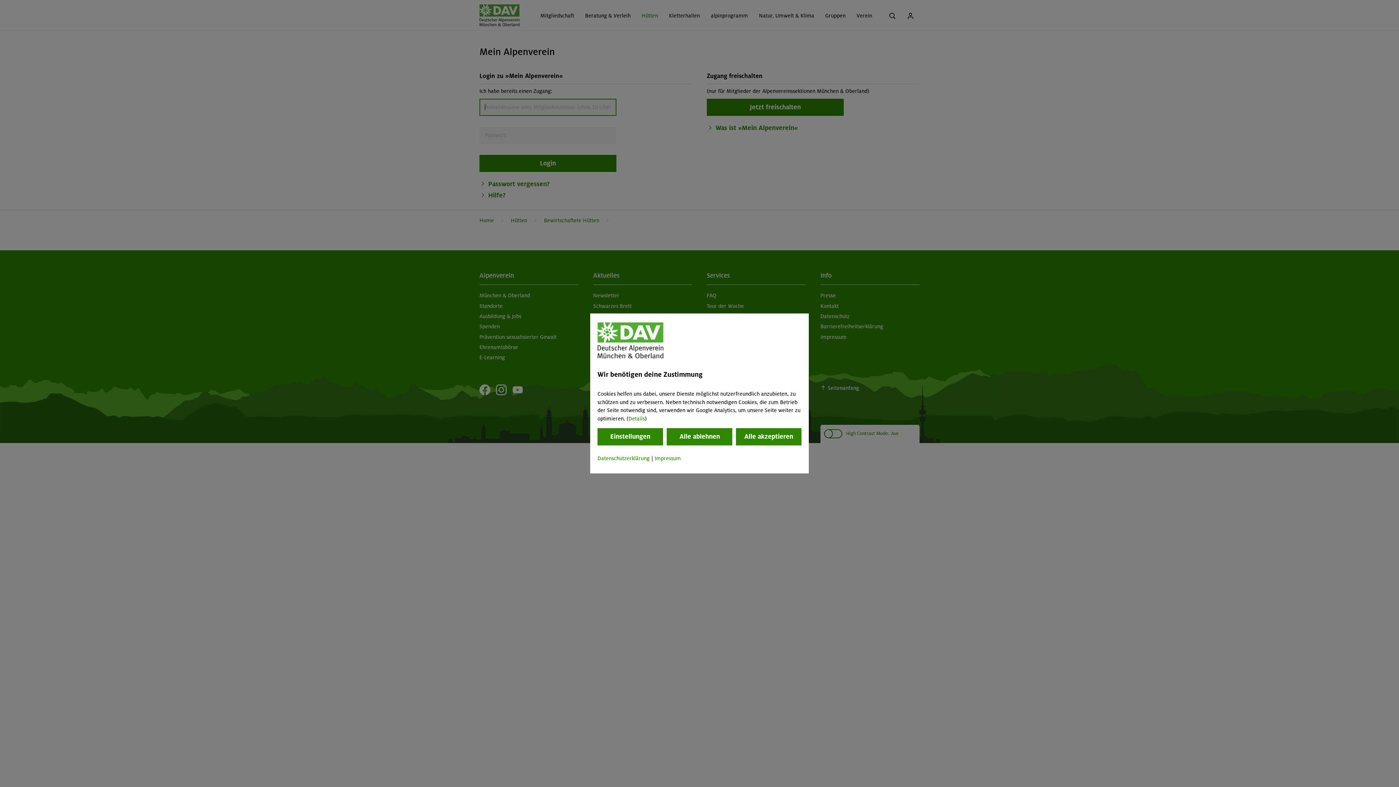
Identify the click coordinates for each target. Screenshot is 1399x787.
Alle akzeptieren (768, 436)
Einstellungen (630, 436)
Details (636, 418)
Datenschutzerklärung (623, 458)
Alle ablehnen (699, 436)
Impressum (668, 458)
